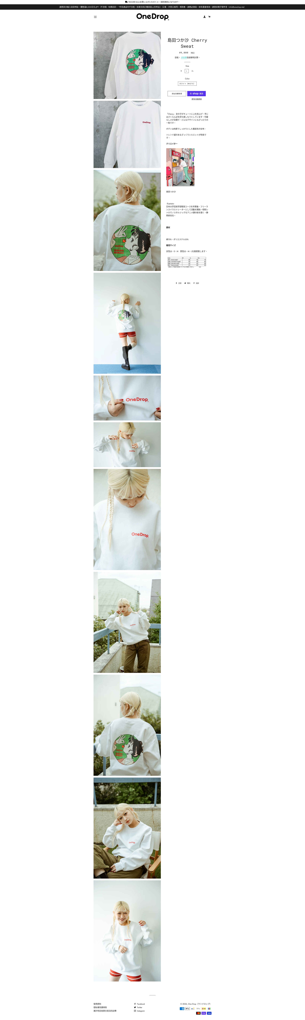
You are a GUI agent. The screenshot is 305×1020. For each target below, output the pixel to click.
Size (187, 66)
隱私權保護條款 (100, 1007)
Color (187, 78)
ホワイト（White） (187, 84)
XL (193, 71)
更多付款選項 (197, 99)
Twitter (139, 1007)
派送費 (184, 57)
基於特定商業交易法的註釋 (105, 1011)
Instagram (140, 1011)
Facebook (140, 1004)
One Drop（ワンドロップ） (199, 1004)
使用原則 (97, 1004)
